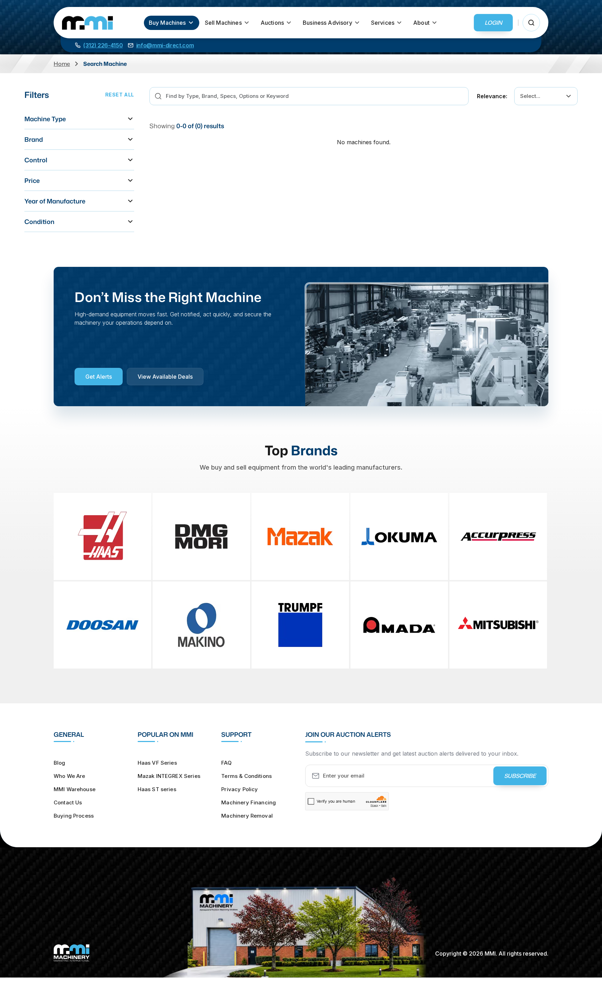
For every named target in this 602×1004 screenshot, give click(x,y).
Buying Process (74, 815)
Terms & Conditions (246, 776)
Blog (59, 762)
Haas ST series (157, 789)
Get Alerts (98, 376)
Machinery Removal (247, 815)
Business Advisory (327, 22)
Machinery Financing (248, 802)
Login (493, 22)
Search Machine (105, 64)
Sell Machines (223, 22)
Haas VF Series (157, 762)
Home (62, 64)
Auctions (272, 22)
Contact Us (68, 802)
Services (382, 22)
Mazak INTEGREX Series (169, 776)
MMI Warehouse (74, 789)
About (421, 22)
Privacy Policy (239, 789)
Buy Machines (167, 22)
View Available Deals (165, 376)
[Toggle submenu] (190, 22)
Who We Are (69, 776)
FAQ (226, 762)
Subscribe (520, 776)
